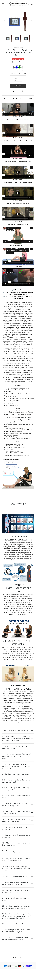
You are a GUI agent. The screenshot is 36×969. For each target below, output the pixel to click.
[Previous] (4, 21)
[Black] (14, 67)
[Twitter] (13, 91)
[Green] (19, 67)
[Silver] (22, 67)
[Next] (31, 21)
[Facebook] (18, 91)
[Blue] (16, 67)
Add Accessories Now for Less (18, 71)
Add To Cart (18, 85)
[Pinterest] (22, 91)
